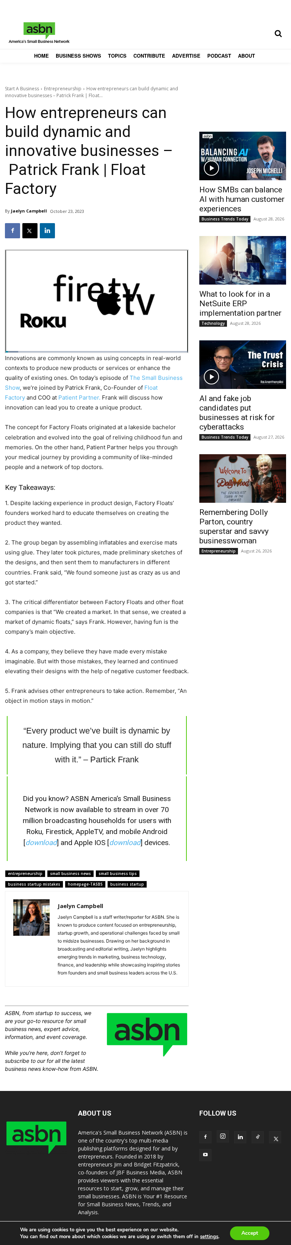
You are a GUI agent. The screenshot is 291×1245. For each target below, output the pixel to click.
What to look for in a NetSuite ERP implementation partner (240, 304)
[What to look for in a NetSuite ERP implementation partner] (242, 260)
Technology (213, 323)
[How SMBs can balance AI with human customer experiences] (242, 156)
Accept (249, 1233)
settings (209, 1236)
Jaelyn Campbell (29, 211)
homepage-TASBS (85, 884)
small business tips (118, 873)
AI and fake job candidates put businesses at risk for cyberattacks (237, 412)
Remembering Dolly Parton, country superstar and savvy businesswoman (234, 526)
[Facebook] (12, 230)
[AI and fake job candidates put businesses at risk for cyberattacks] (242, 364)
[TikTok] (258, 1137)
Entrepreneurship (62, 88)
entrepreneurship (25, 873)
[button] (278, 33)
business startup (127, 884)
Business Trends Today (225, 219)
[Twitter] (30, 230)
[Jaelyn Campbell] (31, 938)
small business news (70, 873)
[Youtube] (205, 1155)
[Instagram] (223, 1136)
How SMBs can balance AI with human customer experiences (242, 199)
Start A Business (22, 88)
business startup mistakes (34, 884)
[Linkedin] (47, 230)
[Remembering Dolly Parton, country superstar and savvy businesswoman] (242, 478)
